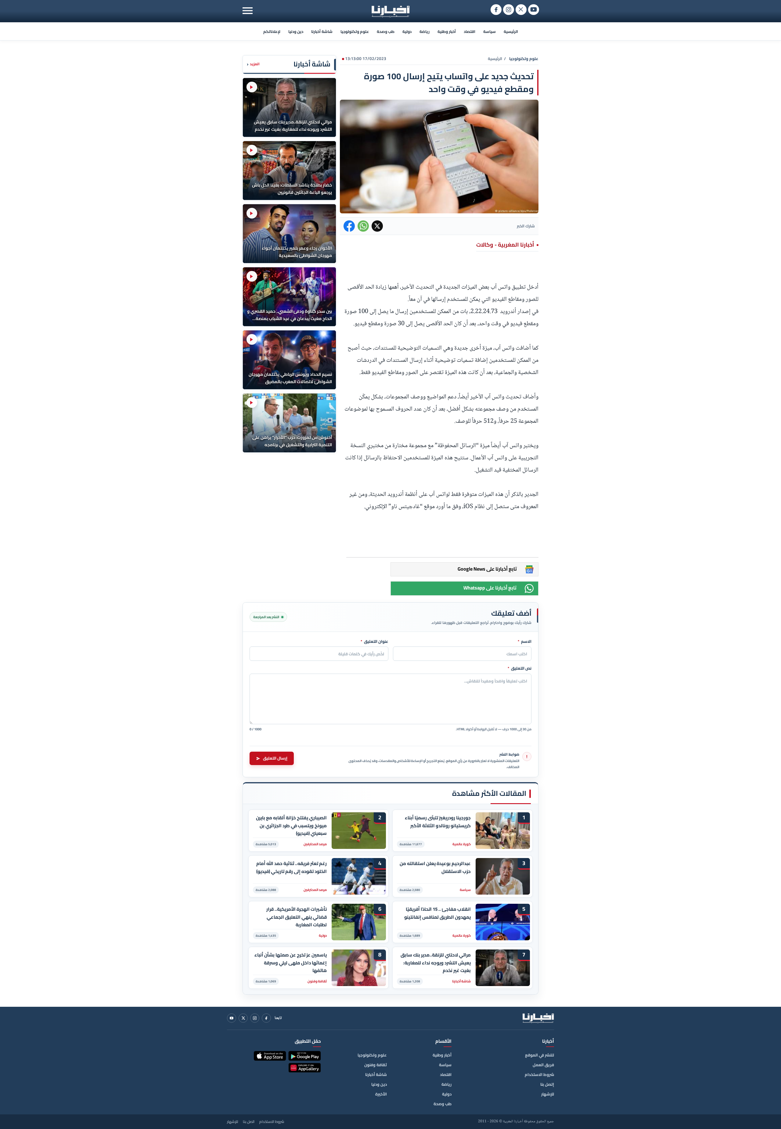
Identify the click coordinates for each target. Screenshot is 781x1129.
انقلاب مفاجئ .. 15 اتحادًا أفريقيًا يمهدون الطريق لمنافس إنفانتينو (437, 913)
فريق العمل (543, 1064)
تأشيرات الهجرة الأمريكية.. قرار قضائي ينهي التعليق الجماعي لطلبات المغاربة (296, 917)
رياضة (424, 31)
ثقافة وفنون (375, 1064)
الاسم (524, 642)
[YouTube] (231, 1018)
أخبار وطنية (446, 31)
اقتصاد (469, 31)
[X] (243, 1018)
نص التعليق (519, 668)
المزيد (253, 64)
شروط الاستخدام (539, 1074)
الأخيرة (381, 1094)
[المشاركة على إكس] (377, 226)
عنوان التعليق (374, 642)
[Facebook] (266, 1018)
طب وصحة (385, 31)
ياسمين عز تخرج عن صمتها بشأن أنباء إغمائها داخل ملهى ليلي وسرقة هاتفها (290, 962)
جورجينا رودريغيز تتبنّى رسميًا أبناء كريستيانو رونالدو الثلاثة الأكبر (438, 822)
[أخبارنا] (538, 1018)
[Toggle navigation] (248, 10)
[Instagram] (254, 1018)
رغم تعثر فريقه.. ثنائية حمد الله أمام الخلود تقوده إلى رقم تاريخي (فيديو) (291, 867)
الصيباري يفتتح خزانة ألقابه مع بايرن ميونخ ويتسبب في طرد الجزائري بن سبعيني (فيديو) (291, 825)
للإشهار (547, 1094)
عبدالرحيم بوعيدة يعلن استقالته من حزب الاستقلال (435, 867)
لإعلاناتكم (271, 31)
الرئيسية (511, 31)
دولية (407, 31)
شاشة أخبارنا (322, 31)
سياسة (489, 31)
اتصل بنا (248, 1121)
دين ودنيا (295, 31)
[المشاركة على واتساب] (363, 226)
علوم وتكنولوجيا (354, 31)
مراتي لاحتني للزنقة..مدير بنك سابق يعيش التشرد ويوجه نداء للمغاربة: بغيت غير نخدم (436, 962)
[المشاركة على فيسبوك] (349, 226)
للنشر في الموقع (539, 1055)
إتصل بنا (547, 1084)
